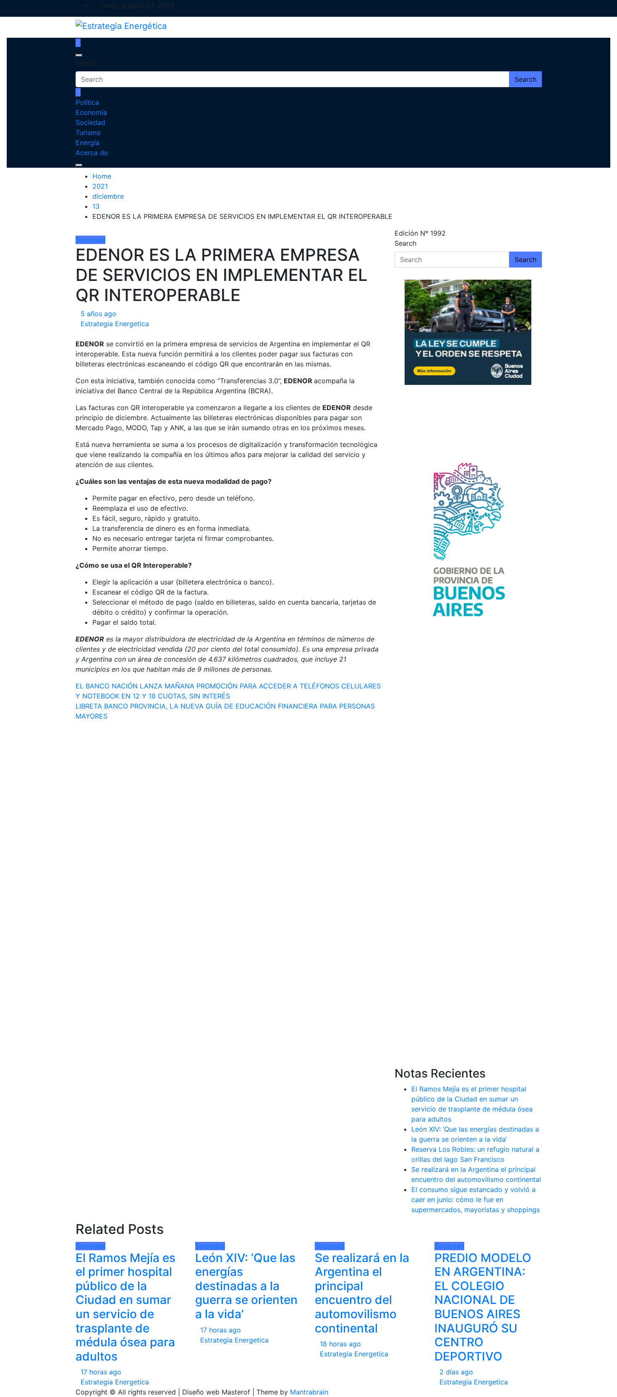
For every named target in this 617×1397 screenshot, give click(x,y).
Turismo (88, 132)
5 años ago (98, 313)
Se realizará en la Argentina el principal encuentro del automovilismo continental (362, 1293)
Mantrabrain (309, 1392)
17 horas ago (101, 1372)
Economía (91, 112)
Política (87, 102)
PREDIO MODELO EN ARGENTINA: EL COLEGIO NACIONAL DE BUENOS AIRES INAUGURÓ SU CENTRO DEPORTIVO (482, 1307)
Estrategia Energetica (115, 323)
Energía (87, 142)
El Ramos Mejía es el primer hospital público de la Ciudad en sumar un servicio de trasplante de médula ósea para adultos (125, 1307)
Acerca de (92, 152)
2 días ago (456, 1372)
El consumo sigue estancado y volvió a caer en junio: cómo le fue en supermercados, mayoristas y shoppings (475, 1199)
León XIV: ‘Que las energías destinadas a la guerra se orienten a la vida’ (246, 1286)
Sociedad (90, 122)
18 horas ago (340, 1344)
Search (86, 63)
